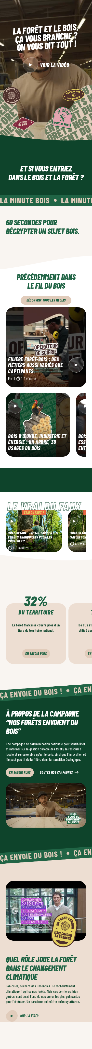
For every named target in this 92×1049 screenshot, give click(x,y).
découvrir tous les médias (46, 300)
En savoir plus (36, 654)
